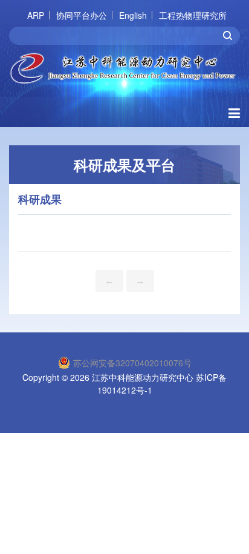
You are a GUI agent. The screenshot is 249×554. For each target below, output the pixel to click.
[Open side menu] (234, 112)
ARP (35, 15)
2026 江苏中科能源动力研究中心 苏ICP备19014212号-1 (148, 383)
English (133, 15)
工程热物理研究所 (193, 15)
